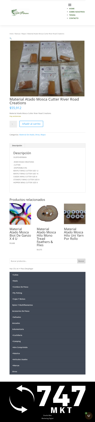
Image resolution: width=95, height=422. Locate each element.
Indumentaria (18, 329)
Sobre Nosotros (77, 12)
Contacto (73, 18)
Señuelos (16, 317)
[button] (11, 38)
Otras (37, 134)
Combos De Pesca (20, 287)
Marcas (17, 34)
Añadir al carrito (31, 123)
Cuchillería (17, 335)
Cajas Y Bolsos (18, 299)
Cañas (15, 275)
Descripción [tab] (17, 145)
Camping (16, 341)
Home (71, 8)
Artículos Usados (19, 359)
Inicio (11, 34)
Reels (15, 281)
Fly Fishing (17, 293)
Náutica (16, 353)
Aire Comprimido (20, 347)
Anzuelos (16, 323)
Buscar (81, 261)
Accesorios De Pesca (20, 311)
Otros (14, 371)
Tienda (72, 15)
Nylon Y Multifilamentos (22, 305)
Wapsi (24, 34)
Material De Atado (26, 134)
